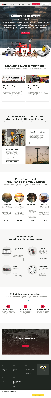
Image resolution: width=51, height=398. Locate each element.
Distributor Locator (5, 370)
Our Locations (4, 367)
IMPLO (14, 367)
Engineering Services (28, 373)
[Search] (48, 4)
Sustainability (21, 1)
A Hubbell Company (5, 1)
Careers (16, 1)
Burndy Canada (4, 369)
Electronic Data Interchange (30, 370)
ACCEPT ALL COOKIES (38, 395)
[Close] (49, 394)
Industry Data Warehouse (29, 369)
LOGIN (41, 1)
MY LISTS (47, 1)
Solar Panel (15, 369)
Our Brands (11, 1)
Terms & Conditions (16, 387)
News (14, 386)
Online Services (27, 367)
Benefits (3, 381)
